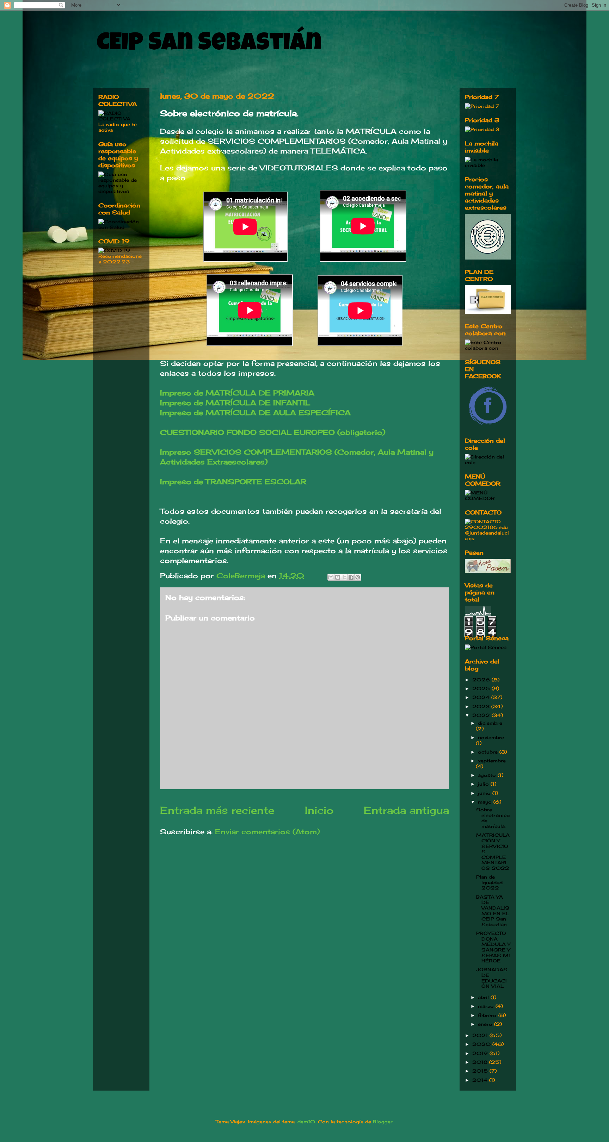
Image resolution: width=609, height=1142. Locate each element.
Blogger (383, 1121)
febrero (488, 1015)
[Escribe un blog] (337, 577)
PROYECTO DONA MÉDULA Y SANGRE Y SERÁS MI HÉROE (493, 946)
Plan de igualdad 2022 (489, 882)
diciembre (490, 723)
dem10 (306, 1121)
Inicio (319, 810)
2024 (481, 697)
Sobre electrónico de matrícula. (493, 818)
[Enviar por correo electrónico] (330, 577)
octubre (488, 752)
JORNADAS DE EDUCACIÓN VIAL (492, 978)
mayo (485, 802)
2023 (481, 706)
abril (484, 997)
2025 (482, 688)
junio (485, 793)
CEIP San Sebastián (209, 44)
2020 (482, 1044)
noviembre (491, 737)
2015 (481, 1071)
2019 (481, 1053)
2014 (480, 1080)
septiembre (492, 760)
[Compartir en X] (344, 577)
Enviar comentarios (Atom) (267, 831)
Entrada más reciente (217, 810)
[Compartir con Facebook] (351, 577)
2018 (480, 1062)
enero (486, 1024)
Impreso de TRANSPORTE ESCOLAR (233, 481)
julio (484, 784)
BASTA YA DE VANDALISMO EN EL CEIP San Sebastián (492, 910)
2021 (481, 1035)
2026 (482, 679)
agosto (488, 775)
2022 (482, 715)
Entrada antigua (406, 810)
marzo (487, 1006)
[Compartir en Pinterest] (357, 577)
